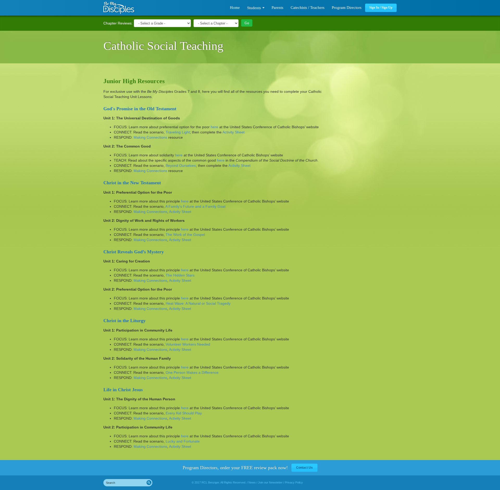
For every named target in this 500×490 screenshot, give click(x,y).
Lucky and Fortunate (183, 441)
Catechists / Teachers (307, 7)
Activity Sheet (233, 132)
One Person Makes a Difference (192, 372)
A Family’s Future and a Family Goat (195, 206)
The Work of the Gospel (185, 234)
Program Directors (346, 7)
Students (254, 8)
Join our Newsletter (270, 482)
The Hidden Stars (180, 275)
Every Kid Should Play (184, 413)
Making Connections (150, 137)
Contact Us (304, 467)
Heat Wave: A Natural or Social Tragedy (198, 303)
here (214, 127)
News (252, 482)
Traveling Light (178, 132)
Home (235, 7)
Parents (277, 7)
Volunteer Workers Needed (188, 344)
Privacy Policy (294, 482)
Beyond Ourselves (181, 165)
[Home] (119, 8)
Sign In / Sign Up (380, 7)
